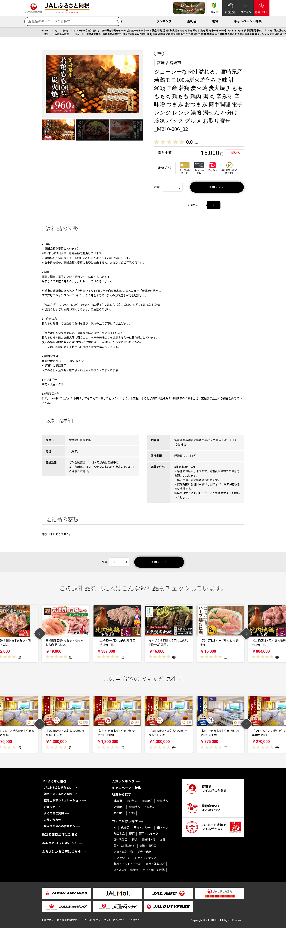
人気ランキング (123, 781)
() (196, 142)
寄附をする (217, 187)
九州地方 (119, 813)
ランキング (164, 21)
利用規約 (46, 920)
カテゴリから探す (125, 821)
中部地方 (162, 800)
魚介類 (125, 827)
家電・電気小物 (123, 851)
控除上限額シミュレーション (62, 800)
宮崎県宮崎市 (62, 34)
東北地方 (131, 800)
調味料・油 (148, 839)
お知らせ (49, 806)
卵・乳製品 (120, 839)
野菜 (132, 833)
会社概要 (133, 920)
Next (246, 634)
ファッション (122, 857)
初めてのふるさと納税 (58, 794)
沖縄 (132, 813)
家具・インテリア (145, 857)
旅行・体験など (155, 863)
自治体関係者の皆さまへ (59, 826)
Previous (40, 634)
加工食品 (119, 833)
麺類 (134, 839)
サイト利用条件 (90, 920)
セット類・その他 (154, 869)
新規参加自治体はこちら (60, 834)
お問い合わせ (52, 819)
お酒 (162, 839)
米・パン (162, 827)
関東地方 (147, 800)
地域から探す (122, 794)
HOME (45, 30)
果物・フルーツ (143, 827)
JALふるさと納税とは (58, 787)
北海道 (118, 800)
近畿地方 (119, 806)
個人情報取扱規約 (66, 920)
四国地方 (150, 806)
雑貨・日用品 (148, 845)
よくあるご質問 (54, 813)
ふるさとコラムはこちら (60, 843)
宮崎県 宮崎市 (169, 62)
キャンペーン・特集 (248, 21)
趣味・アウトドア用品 (127, 863)
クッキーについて (113, 920)
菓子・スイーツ (148, 833)
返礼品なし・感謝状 (126, 869)
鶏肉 (65, 30)
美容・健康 (144, 851)
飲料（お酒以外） (125, 845)
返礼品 (192, 21)
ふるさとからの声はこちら (61, 852)
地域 (215, 21)
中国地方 (134, 806)
